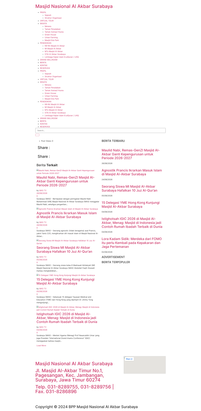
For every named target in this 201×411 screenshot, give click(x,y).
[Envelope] (45, 399)
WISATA (43, 23)
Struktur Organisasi (53, 18)
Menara (48, 26)
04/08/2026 (42, 330)
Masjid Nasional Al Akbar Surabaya (74, 6)
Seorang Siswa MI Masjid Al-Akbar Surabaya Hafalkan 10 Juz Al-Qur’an (64, 249)
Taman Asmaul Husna (54, 32)
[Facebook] (57, 399)
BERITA (43, 62)
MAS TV (42, 190)
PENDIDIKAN (45, 43)
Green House (50, 34)
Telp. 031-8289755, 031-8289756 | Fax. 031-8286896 (74, 389)
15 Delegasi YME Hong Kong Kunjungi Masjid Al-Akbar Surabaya (65, 281)
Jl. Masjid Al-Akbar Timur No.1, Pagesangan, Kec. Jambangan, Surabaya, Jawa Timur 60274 (69, 375)
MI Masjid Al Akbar (53, 48)
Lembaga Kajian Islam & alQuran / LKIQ (62, 57)
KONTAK (43, 65)
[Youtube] (70, 399)
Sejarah (48, 15)
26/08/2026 (42, 193)
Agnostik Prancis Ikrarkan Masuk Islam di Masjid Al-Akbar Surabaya (67, 215)
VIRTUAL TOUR (47, 21)
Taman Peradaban (52, 29)
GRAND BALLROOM (48, 60)
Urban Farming (51, 37)
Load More (41, 345)
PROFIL (43, 12)
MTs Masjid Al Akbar (54, 51)
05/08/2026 (42, 259)
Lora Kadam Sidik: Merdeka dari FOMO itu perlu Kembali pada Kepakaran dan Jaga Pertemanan (132, 243)
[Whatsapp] (38, 399)
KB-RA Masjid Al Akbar (55, 46)
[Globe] (51, 399)
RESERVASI (45, 68)
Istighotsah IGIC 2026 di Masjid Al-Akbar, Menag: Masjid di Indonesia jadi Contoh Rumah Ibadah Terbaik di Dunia (67, 318)
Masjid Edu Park (52, 40)
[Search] (37, 135)
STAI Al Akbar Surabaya (55, 54)
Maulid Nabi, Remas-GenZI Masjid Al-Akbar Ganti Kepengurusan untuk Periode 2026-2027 (66, 181)
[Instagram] (64, 399)
